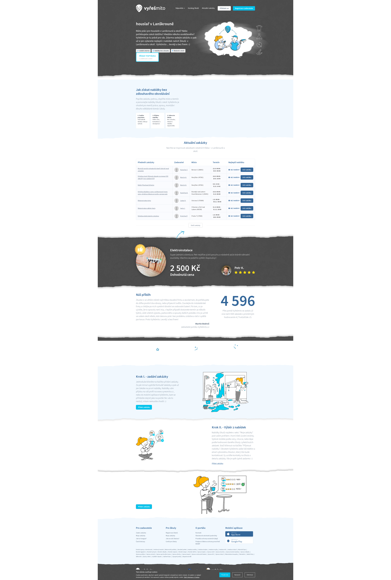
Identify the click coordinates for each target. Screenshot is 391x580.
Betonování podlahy (170, 549)
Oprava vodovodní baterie (199, 554)
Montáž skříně (192, 552)
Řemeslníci (242, 554)
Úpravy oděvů (147, 556)
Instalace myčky (213, 549)
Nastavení (237, 575)
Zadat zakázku (141, 533)
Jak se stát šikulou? (172, 538)
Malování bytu (242, 549)
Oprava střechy (176, 554)
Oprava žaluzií (220, 554)
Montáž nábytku (162, 552)
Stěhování (138, 556)
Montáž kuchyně (151, 552)
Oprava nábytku (245, 552)
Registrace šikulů (172, 533)
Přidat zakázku (144, 407)
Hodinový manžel (158, 549)
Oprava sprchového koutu (163, 554)
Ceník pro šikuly (171, 541)
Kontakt (198, 533)
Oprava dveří (210, 552)
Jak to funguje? (141, 538)
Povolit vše (224, 575)
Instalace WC (222, 549)
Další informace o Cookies (191, 577)
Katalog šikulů (193, 8)
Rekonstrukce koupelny (231, 554)
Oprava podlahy (140, 554)
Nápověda (179, 8)
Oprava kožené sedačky (232, 552)
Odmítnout (250, 575)
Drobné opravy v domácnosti (144, 549)
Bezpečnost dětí (187, 556)
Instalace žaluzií (232, 549)
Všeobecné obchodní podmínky (206, 536)
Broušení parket (182, 549)
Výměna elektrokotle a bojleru (148, 216)
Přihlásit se (224, 8)
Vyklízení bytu (167, 556)
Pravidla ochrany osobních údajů (207, 538)
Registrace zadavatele (244, 8)
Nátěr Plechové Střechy (146, 185)
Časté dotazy (140, 541)
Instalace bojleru (202, 549)
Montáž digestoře (141, 552)
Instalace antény (192, 549)
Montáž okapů (183, 552)
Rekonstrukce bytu (144, 201)
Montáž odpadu (172, 552)
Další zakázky (195, 225)
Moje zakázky (140, 536)
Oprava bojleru (201, 552)
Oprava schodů (150, 554)
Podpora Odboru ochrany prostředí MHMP (208, 542)
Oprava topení (186, 554)
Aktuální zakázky (208, 8)
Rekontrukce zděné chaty (146, 208)
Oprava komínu (220, 552)
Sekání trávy (250, 554)
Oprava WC (211, 554)
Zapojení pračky (176, 556)
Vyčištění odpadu (157, 556)
